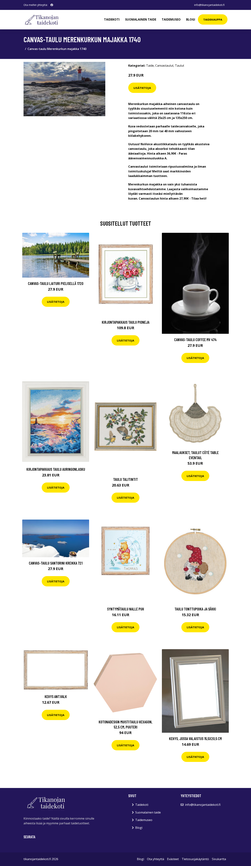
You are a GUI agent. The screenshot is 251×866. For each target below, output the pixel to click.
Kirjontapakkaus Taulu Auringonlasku (55, 469)
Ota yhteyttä (155, 859)
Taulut (179, 66)
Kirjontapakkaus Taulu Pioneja (125, 322)
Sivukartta (219, 859)
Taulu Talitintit (125, 479)
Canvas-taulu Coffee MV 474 (195, 339)
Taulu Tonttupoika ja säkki (195, 609)
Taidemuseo (171, 19)
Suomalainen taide (140, 19)
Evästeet (173, 859)
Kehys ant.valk (56, 696)
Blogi (190, 19)
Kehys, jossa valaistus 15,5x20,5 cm (195, 738)
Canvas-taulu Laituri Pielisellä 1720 (55, 283)
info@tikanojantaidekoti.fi (209, 5)
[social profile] (52, 4)
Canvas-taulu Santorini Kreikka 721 (56, 563)
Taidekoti (112, 19)
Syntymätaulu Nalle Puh (125, 609)
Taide (150, 66)
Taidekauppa (212, 19)
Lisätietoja (142, 88)
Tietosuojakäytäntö (195, 859)
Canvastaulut (164, 66)
